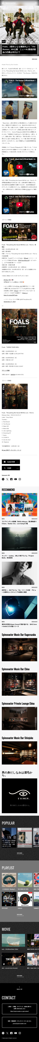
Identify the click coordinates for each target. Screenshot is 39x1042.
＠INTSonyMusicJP (23, 260)
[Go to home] (9, 3)
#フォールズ (19, 286)
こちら (28, 189)
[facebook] (11, 480)
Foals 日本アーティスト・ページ (12, 450)
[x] (7, 480)
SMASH (13, 374)
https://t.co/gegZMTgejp (10, 295)
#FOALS (6, 280)
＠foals (26, 258)
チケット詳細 (5, 370)
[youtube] (15, 480)
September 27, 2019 (10, 301)
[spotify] (3, 480)
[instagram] (19, 480)
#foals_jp (24, 293)
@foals (16, 290)
